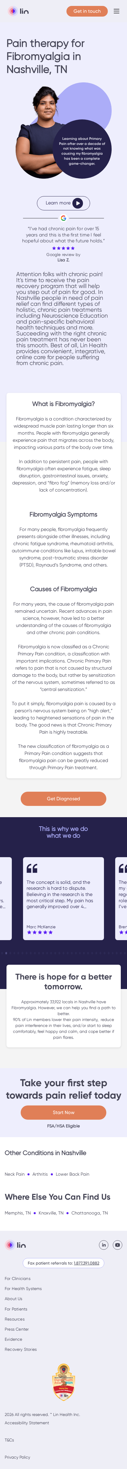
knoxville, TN (51, 1213)
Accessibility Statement (27, 1422)
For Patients (16, 1309)
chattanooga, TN (89, 1213)
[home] (17, 11)
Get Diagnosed (63, 798)
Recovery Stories (21, 1349)
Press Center (17, 1329)
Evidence (13, 1339)
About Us (13, 1298)
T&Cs (9, 1440)
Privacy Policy (17, 1457)
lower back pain (72, 1174)
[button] (116, 11)
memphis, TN (18, 1213)
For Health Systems (23, 1288)
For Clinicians (17, 1278)
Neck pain (15, 1174)
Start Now (63, 1112)
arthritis (40, 1174)
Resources (15, 1319)
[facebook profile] (106, 1245)
